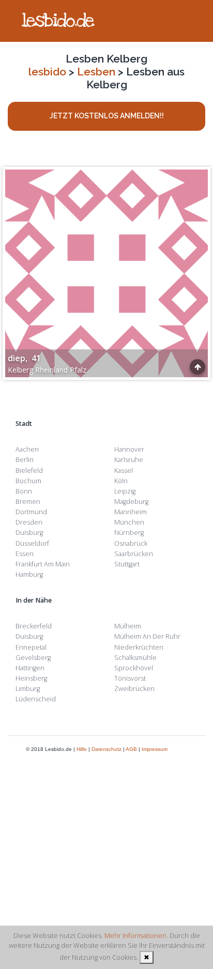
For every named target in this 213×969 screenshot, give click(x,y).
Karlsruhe (128, 459)
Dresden (29, 522)
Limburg (28, 688)
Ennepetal (31, 647)
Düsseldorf (32, 543)
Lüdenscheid (36, 699)
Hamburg (29, 574)
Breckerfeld (34, 626)
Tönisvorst (130, 678)
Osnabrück (130, 543)
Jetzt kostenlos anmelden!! (107, 116)
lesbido (47, 71)
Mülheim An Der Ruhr (147, 636)
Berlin (25, 459)
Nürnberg (129, 532)
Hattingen (30, 668)
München (129, 522)
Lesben (96, 71)
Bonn (24, 491)
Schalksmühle (135, 657)
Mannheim (130, 511)
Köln (121, 480)
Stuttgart (127, 564)
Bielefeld (29, 470)
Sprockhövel (133, 668)
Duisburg (29, 532)
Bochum (28, 480)
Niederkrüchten (138, 647)
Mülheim (127, 626)
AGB (131, 749)
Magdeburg (131, 501)
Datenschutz (106, 749)
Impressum (155, 749)
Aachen (27, 449)
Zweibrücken (134, 688)
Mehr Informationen (135, 935)
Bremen (28, 501)
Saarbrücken (133, 553)
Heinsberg (31, 678)
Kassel (123, 470)
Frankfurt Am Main (43, 564)
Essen (25, 553)
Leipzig (124, 491)
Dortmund (31, 511)
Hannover (129, 449)
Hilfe (82, 749)
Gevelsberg (33, 657)
